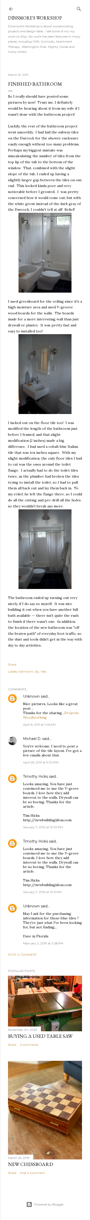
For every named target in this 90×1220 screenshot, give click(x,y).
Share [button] (12, 664)
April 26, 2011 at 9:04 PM (40, 762)
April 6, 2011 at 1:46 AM (39, 724)
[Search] (79, 8)
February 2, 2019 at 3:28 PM (43, 943)
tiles (43, 671)
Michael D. (32, 738)
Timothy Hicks (35, 776)
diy (37, 671)
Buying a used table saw (40, 1036)
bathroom (26, 671)
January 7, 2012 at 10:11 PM (42, 892)
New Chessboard (30, 1164)
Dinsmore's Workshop (35, 18)
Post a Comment (22, 954)
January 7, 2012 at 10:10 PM (43, 827)
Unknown (31, 696)
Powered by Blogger (49, 1204)
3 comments (29, 1045)
